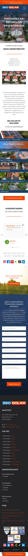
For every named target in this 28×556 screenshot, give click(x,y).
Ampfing (12, 436)
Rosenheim (13, 459)
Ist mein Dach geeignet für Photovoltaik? (14, 513)
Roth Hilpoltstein (14, 450)
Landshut (12, 456)
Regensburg (13, 447)
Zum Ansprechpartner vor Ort (14, 198)
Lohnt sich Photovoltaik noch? (11, 510)
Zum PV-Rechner (14, 283)
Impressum (6, 549)
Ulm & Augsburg (14, 464)
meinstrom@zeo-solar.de (13, 427)
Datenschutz (16, 549)
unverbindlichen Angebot (15, 3)
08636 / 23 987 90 (10, 424)
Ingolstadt (12, 453)
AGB (24, 549)
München (12, 439)
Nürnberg (12, 444)
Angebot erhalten (14, 384)
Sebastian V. (14, 241)
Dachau (12, 441)
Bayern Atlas (18, 312)
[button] (3, 553)
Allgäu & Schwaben (15, 461)
